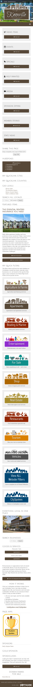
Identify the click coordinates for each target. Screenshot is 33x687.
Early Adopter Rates (8, 646)
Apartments (16, 552)
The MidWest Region (11, 190)
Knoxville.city (6, 677)
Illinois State (9, 188)
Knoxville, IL (13, 166)
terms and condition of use (8, 682)
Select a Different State (12, 194)
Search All (17, 125)
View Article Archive (17, 260)
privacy (20, 682)
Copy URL (16, 154)
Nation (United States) (12, 192)
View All (17, 37)
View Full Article (17, 255)
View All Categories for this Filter (17, 578)
